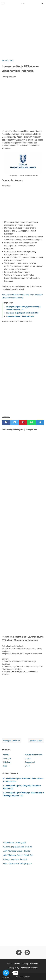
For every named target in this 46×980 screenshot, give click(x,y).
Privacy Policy (13, 968)
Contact (17, 964)
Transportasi (30, 762)
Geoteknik (7, 758)
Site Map (25, 964)
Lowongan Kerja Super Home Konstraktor (22, 313)
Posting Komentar (9, 77)
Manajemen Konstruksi (33, 754)
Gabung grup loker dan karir (15, 859)
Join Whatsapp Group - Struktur (16, 851)
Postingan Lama (36, 741)
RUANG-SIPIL (26, 976)
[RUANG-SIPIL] (23, 3)
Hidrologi (6, 762)
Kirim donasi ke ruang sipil (14, 842)
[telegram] (40, 422)
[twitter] (14, 422)
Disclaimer (34, 964)
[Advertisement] (23, 33)
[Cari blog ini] (42, 3)
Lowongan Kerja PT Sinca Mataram (20, 316)
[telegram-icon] (27, 952)
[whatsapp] (31, 422)
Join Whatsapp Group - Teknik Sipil (18, 855)
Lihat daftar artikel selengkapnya (17, 863)
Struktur (28, 758)
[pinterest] (23, 422)
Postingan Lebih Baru (11, 741)
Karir (5, 766)
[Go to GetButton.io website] (6, 977)
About (9, 964)
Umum (27, 766)
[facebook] (6, 422)
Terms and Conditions (29, 968)
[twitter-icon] (19, 952)
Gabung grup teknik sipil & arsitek (17, 847)
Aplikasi (6, 754)
